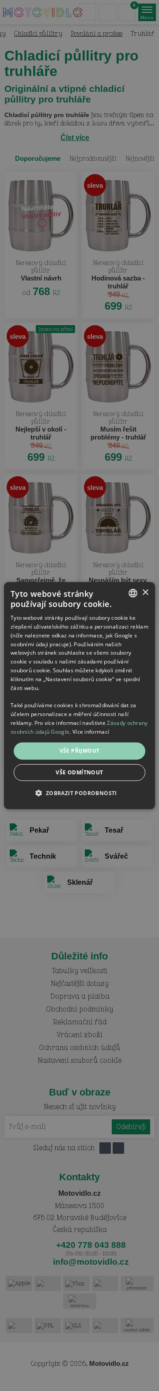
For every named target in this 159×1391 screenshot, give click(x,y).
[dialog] (79, 695)
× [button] (145, 592)
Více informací (90, 731)
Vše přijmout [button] (80, 750)
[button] (79, 793)
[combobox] (133, 592)
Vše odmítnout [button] (79, 772)
